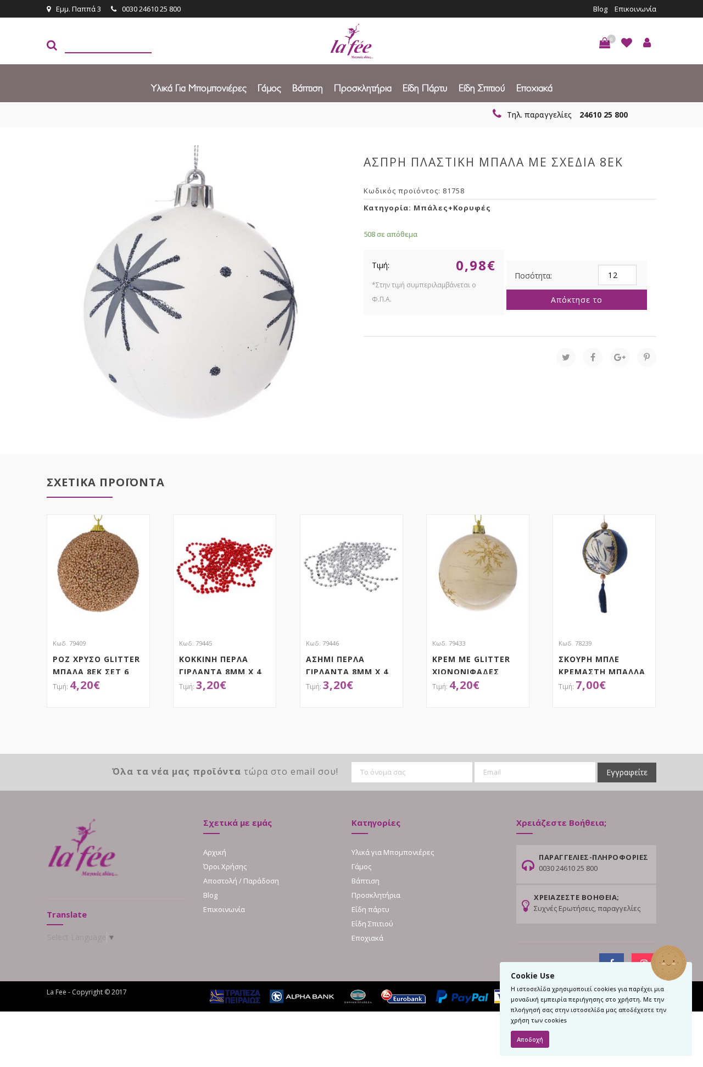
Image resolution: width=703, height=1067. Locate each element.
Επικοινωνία (635, 9)
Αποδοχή (530, 1039)
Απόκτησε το (576, 299)
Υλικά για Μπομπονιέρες (199, 87)
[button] (605, 43)
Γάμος (269, 87)
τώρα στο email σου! (225, 771)
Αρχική (214, 852)
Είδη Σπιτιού (482, 87)
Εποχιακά (534, 87)
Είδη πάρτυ (425, 87)
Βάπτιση (307, 87)
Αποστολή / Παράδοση (241, 881)
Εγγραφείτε (627, 772)
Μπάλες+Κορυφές (452, 208)
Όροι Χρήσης (225, 866)
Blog (600, 9)
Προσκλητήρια (363, 87)
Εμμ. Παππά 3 (78, 9)
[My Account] (647, 43)
